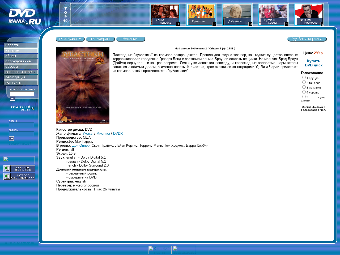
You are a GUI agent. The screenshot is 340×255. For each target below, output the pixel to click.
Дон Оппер (81, 145)
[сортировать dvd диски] (70, 40)
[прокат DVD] (21, 57)
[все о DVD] (21, 73)
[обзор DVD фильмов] (21, 67)
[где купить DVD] (21, 83)
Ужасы (88, 133)
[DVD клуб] (21, 78)
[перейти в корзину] (307, 40)
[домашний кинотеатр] (21, 62)
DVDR (118, 133)
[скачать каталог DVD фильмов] (19, 170)
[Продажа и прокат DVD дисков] (29, 25)
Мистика (103, 133)
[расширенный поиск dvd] (23, 110)
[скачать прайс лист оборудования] (19, 178)
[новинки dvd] (130, 40)
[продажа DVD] (21, 51)
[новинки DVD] (21, 46)
